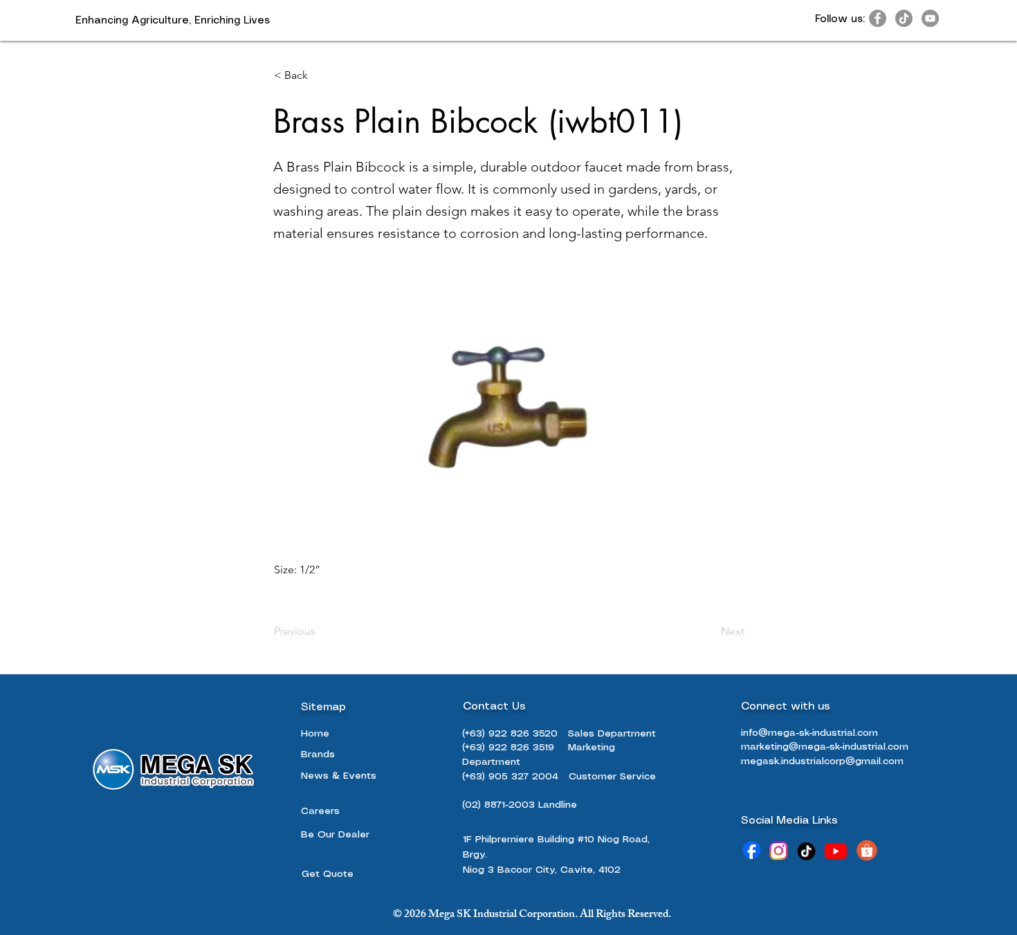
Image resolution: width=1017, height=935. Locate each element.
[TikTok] (904, 18)
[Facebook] (877, 18)
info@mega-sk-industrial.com (809, 733)
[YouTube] (930, 18)
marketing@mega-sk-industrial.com (824, 747)
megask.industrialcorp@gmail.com (822, 761)
